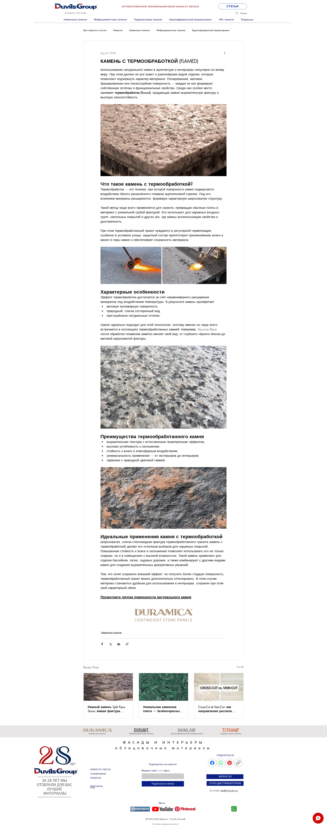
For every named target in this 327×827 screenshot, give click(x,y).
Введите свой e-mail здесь (156, 770)
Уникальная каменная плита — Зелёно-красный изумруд (162, 709)
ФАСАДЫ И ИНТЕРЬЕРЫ (163, 742)
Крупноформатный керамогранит (211, 30)
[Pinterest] (229, 763)
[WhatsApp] (221, 763)
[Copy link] (238, 763)
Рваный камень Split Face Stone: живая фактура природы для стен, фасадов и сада (106, 709)
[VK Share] (212, 763)
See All (240, 666)
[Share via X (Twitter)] (110, 644)
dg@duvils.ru (229, 790)
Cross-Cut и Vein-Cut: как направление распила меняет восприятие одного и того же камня (216, 709)
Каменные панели (139, 30)
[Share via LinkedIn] (118, 644)
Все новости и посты (94, 30)
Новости (117, 30)
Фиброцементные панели (171, 30)
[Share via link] (127, 644)
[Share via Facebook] (102, 644)
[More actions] (224, 53)
